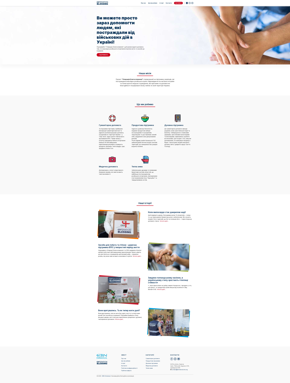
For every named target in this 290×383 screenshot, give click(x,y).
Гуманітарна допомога (153, 358)
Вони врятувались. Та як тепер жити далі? (119, 310)
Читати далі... (164, 221)
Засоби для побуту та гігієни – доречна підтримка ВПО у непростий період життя (119, 246)
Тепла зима (149, 368)
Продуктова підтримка (153, 361)
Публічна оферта (126, 370)
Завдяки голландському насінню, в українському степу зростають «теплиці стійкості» (168, 280)
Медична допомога (152, 365)
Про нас (143, 3)
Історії (162, 3)
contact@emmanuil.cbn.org (180, 369)
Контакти (169, 3)
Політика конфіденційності (129, 368)
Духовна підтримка (152, 363)
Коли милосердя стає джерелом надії (167, 212)
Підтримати (178, 3)
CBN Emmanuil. (106, 376)
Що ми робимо (152, 3)
